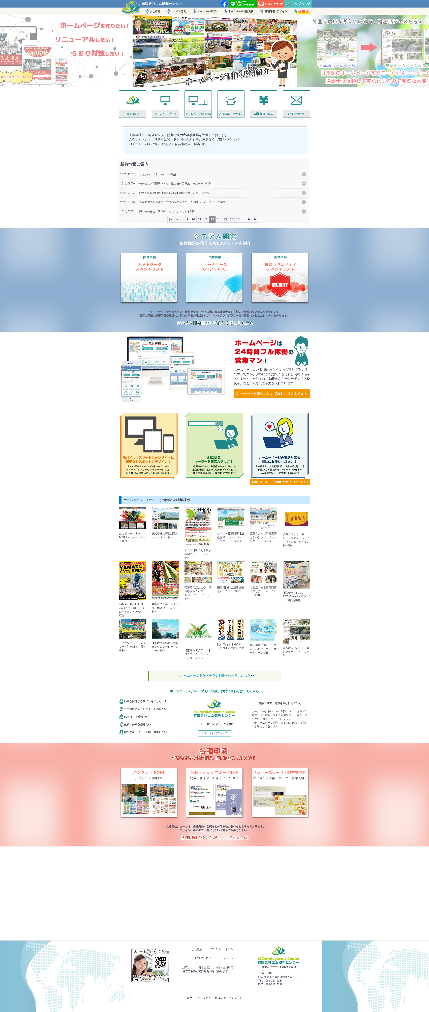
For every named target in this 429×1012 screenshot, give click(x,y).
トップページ (226, 958)
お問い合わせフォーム (214, 733)
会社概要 (197, 949)
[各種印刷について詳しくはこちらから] (214, 839)
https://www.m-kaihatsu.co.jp (279, 966)
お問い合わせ (203, 958)
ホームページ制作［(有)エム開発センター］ (216, 997)
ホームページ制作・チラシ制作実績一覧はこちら (215, 675)
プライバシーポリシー (222, 949)
